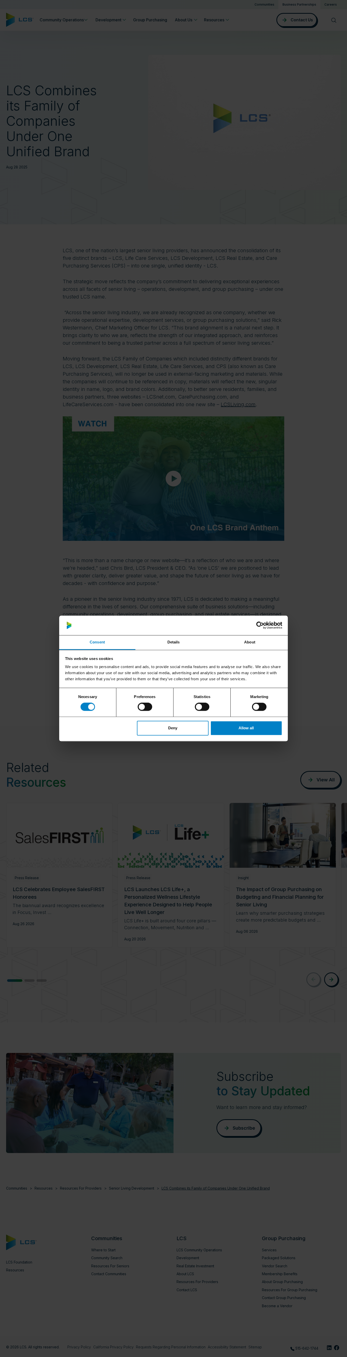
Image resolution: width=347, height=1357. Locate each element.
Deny (172, 728)
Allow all (246, 728)
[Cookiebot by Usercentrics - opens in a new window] (260, 625)
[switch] (145, 707)
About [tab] (249, 642)
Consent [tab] (97, 642)
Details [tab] (173, 642)
